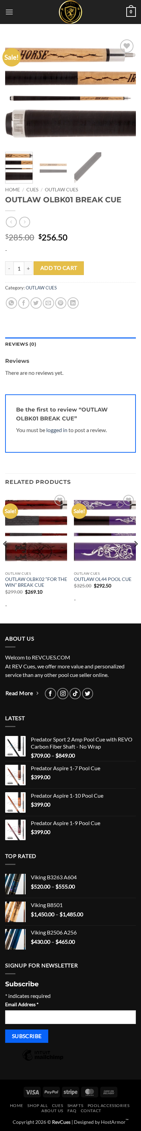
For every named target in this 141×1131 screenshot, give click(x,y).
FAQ (71, 1110)
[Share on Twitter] (36, 303)
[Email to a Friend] (48, 303)
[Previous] (16, 92)
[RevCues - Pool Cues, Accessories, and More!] (70, 12)
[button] (9, 11)
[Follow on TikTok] (75, 693)
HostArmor (115, 1122)
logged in (56, 430)
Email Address (22, 1004)
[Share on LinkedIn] (73, 303)
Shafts (75, 1105)
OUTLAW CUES (61, 189)
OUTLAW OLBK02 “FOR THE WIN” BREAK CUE (36, 582)
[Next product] (11, 222)
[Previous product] (24, 222)
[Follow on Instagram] (62, 693)
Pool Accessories (109, 1105)
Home (12, 189)
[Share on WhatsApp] (11, 303)
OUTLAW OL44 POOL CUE (102, 579)
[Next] (124, 92)
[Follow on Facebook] (50, 693)
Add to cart (58, 268)
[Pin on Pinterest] (60, 303)
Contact (91, 1110)
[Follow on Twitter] (87, 693)
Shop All (37, 1105)
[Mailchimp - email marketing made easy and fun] (42, 1060)
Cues (32, 189)
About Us (52, 1110)
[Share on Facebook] (23, 303)
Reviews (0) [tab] (20, 344)
